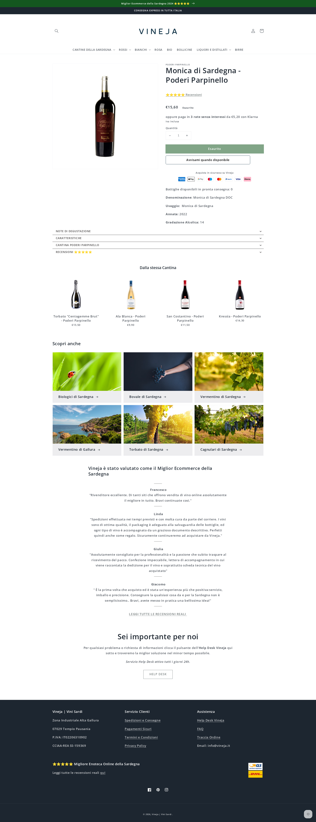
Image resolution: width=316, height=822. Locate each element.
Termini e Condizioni (141, 737)
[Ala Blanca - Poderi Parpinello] (130, 294)
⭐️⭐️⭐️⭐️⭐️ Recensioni (184, 95)
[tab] (158, 231)
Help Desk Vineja (210, 720)
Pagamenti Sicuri (138, 729)
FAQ (200, 729)
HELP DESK (157, 674)
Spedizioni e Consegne (143, 720)
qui (103, 773)
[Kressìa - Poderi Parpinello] (240, 294)
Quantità (171, 128)
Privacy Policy (135, 746)
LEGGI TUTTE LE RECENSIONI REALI (158, 614)
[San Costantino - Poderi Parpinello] (185, 294)
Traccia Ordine (209, 737)
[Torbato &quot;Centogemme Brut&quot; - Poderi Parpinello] (76, 294)
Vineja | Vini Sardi (162, 814)
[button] (56, 31)
